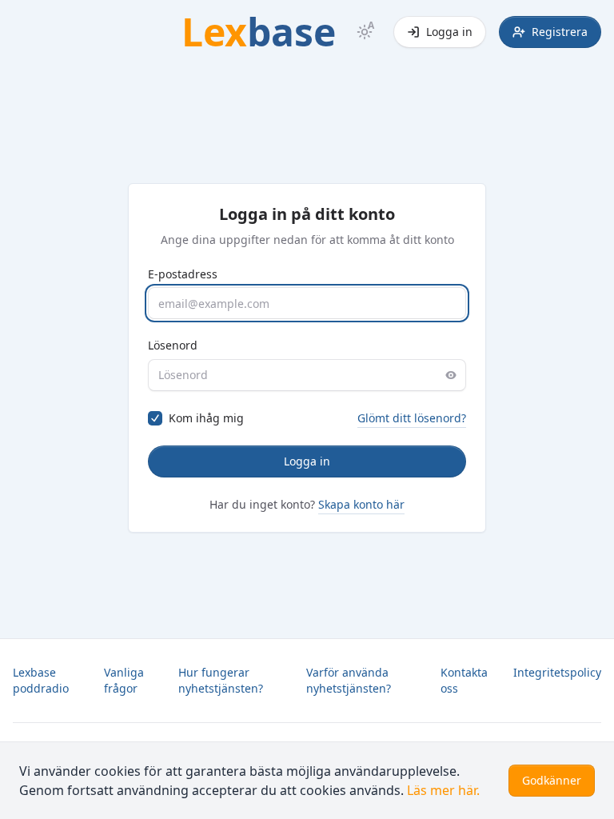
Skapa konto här (361, 504)
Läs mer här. (443, 790)
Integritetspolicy (557, 672)
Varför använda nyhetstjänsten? (348, 680)
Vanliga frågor (124, 680)
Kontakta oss (464, 680)
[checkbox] (155, 418)
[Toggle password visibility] (451, 375)
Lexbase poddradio (41, 680)
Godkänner (551, 780)
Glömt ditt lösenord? (411, 417)
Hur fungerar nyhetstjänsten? (220, 680)
